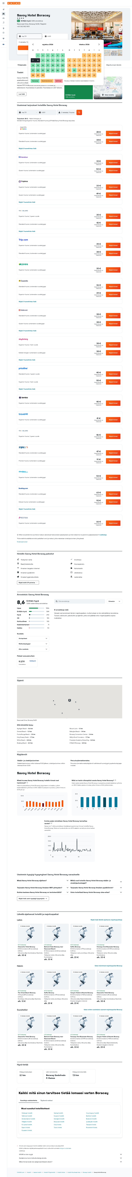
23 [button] (43, 70)
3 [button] (47, 55)
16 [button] (43, 65)
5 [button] (57, 55)
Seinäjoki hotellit (59, 1119)
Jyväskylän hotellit (91, 1122)
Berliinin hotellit (91, 1116)
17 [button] (47, 65)
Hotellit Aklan (61, 1172)
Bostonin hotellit (91, 1119)
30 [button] (43, 75)
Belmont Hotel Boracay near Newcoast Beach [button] (53, 948)
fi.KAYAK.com (20, 1172)
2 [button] (42, 55)
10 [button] (48, 60)
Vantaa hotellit (58, 1113)
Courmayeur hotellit (92, 1113)
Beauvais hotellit (59, 1122)
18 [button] (53, 65)
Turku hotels (58, 1127)
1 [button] (84, 55)
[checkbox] (27, 662)
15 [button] (38, 65)
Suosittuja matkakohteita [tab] (28, 1100)
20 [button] (63, 65)
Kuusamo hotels (27, 1130)
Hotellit (29, 1172)
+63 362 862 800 (23, 26)
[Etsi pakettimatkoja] (3, 22)
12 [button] (57, 60)
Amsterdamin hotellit (28, 1119)
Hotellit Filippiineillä (49, 1172)
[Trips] (3, 38)
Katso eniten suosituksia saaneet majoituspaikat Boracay (103, 1010)
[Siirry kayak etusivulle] (13, 3)
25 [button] (53, 70)
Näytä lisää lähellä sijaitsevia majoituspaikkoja (106, 920)
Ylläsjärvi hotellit (27, 1122)
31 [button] (94, 75)
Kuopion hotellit (59, 1116)
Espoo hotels (26, 1127)
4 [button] (52, 55)
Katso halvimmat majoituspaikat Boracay (108, 966)
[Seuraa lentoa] (3, 33)
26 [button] (58, 70)
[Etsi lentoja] (3, 9)
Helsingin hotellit (27, 1113)
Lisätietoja (103, 535)
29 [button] (38, 75)
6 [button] (62, 55)
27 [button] (63, 70)
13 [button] (62, 60)
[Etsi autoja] (3, 18)
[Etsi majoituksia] (3, 14)
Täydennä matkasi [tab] (46, 1100)
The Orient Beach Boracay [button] (26, 993)
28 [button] (33, 75)
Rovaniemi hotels (91, 1127)
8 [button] (37, 60)
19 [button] (57, 65)
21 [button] (33, 70)
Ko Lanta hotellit (27, 1124)
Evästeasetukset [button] (22, 542)
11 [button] (52, 60)
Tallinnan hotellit (27, 1116)
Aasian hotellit (37, 1172)
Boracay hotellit (87, 1172)
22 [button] (38, 70)
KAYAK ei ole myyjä (26, 1154)
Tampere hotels (91, 1124)
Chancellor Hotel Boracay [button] (26, 947)
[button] (3, 3)
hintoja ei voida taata (65, 1148)
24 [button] (48, 70)
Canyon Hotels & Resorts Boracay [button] (81, 993)
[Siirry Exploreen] (3, 28)
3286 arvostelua (37, 21)
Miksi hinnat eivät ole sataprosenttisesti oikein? (35, 1162)
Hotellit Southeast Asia (73, 1172)
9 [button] (42, 60)
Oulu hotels (57, 1124)
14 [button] (33, 65)
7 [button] (32, 60)
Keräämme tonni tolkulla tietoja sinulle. (33, 1158)
